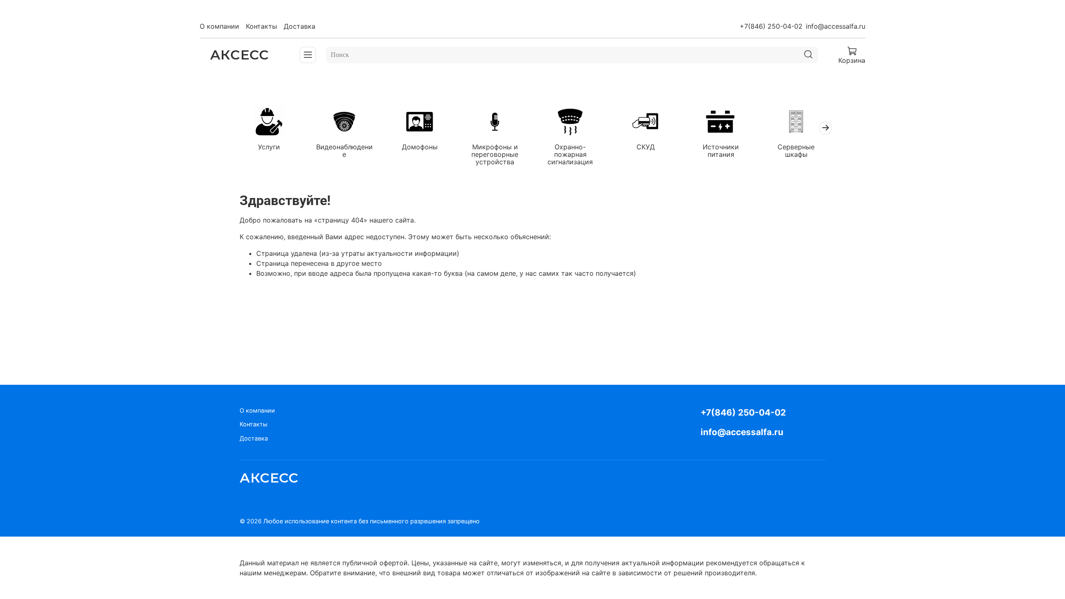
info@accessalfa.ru (835, 26)
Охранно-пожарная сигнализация (570, 154)
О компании (219, 26)
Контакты (261, 26)
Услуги (269, 146)
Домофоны (420, 146)
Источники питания (721, 150)
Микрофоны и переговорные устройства (494, 154)
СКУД (646, 146)
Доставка (299, 26)
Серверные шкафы (796, 150)
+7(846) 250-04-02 (771, 26)
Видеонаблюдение (344, 150)
